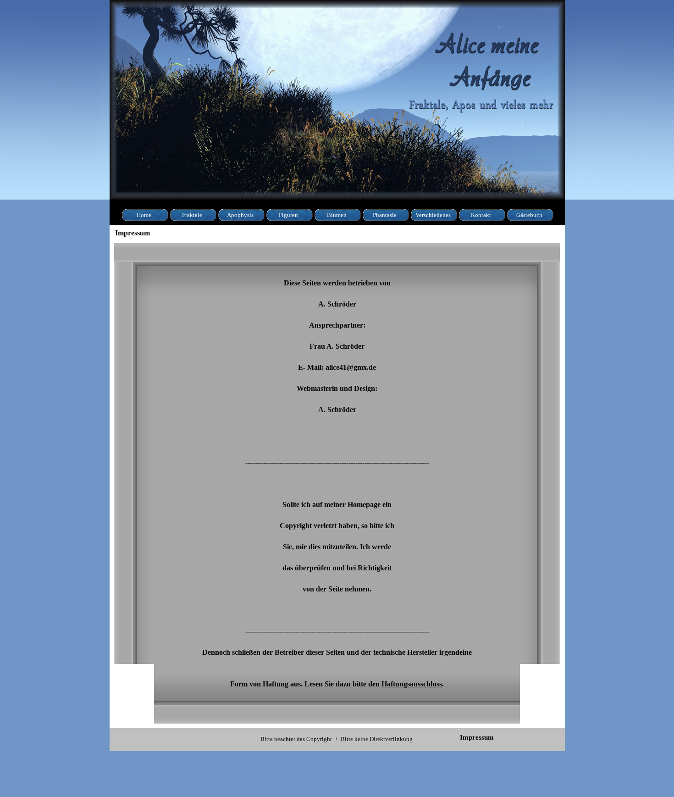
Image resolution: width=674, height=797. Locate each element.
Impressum (477, 737)
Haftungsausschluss (411, 684)
